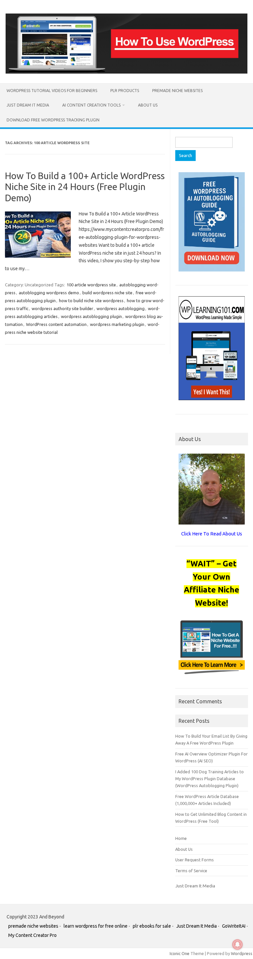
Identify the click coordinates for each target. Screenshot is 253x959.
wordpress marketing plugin (117, 324)
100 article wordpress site (91, 284)
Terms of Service (191, 870)
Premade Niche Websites (177, 90)
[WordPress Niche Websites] (126, 72)
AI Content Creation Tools (91, 105)
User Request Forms (194, 859)
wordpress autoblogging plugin (91, 316)
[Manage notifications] (237, 944)
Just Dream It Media (28, 105)
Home (181, 838)
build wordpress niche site (107, 292)
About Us (147, 105)
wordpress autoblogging (121, 308)
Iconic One (179, 953)
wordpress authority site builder (62, 308)
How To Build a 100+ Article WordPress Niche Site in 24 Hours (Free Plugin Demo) (85, 187)
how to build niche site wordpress (91, 300)
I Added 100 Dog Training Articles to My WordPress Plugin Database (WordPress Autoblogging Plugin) (209, 778)
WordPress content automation (56, 324)
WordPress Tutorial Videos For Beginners (52, 90)
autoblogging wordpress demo (49, 292)
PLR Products (124, 90)
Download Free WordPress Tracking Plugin (53, 120)
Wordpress (241, 953)
